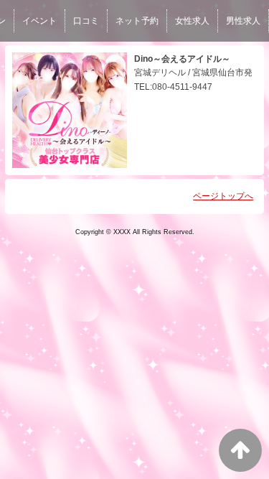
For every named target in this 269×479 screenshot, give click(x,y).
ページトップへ (223, 196)
